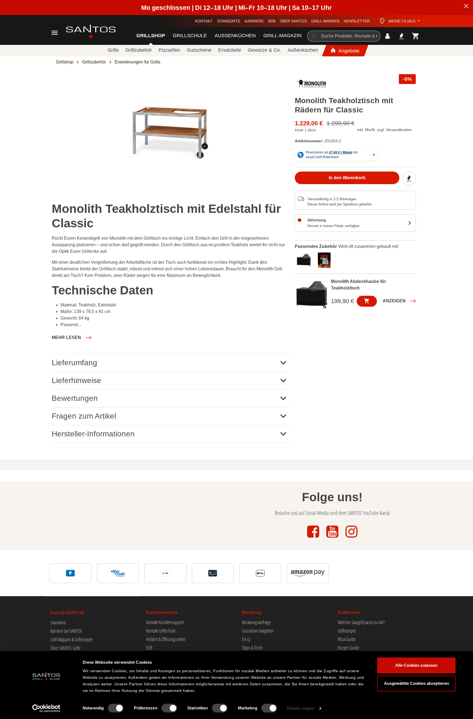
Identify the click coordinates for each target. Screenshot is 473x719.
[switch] (169, 708)
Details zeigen (300, 708)
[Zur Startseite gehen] (84, 32)
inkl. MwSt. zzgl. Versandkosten (384, 129)
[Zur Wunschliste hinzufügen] (409, 178)
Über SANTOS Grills (65, 648)
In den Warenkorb (347, 177)
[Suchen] (313, 36)
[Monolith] (311, 85)
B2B (271, 21)
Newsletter (357, 21)
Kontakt (204, 21)
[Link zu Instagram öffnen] (351, 538)
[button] (71, 337)
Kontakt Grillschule (160, 630)
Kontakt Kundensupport (165, 622)
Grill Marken (325, 21)
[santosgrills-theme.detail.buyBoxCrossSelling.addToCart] (367, 300)
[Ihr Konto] (387, 36)
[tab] (305, 259)
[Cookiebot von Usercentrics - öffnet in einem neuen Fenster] (46, 708)
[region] (170, 133)
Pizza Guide (347, 639)
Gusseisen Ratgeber (258, 630)
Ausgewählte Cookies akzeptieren (416, 683)
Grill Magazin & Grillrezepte (71, 639)
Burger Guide (348, 647)
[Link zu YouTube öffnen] (332, 538)
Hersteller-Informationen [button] (93, 434)
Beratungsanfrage (256, 622)
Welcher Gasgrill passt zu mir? (361, 622)
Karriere (254, 21)
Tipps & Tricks (252, 647)
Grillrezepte (347, 630)
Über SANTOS (293, 21)
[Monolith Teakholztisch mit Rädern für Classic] (170, 133)
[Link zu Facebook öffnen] (313, 538)
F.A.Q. (246, 639)
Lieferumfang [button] (74, 362)
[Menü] (54, 33)
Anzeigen (394, 300)
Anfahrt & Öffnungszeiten (166, 639)
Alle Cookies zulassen (416, 665)
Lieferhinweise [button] (76, 380)
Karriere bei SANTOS (66, 631)
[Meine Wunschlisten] (401, 36)
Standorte (228, 21)
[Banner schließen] (466, 7)
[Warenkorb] (416, 36)
